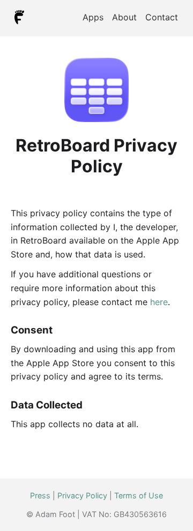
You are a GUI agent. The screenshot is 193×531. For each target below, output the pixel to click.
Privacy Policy (82, 495)
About (124, 17)
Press (40, 495)
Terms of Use (138, 495)
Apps (93, 17)
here (159, 302)
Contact (161, 17)
